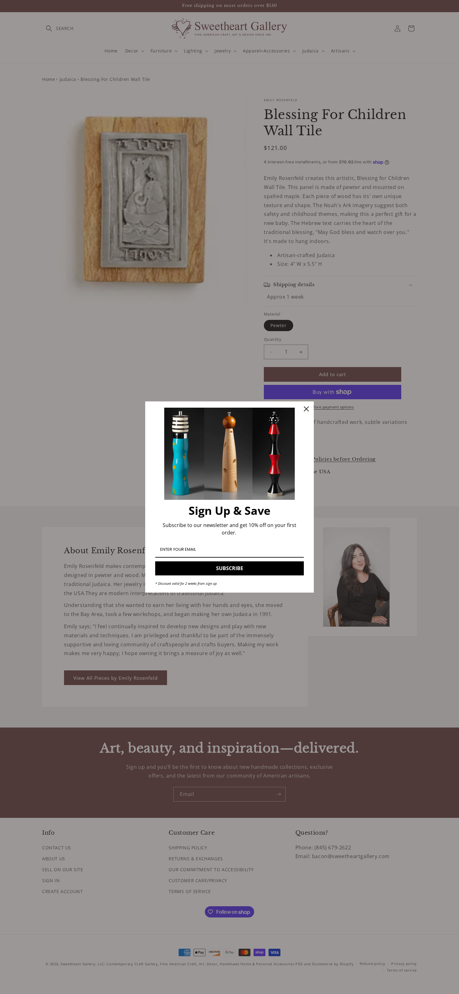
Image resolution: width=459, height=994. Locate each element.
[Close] (306, 408)
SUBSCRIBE (229, 568)
